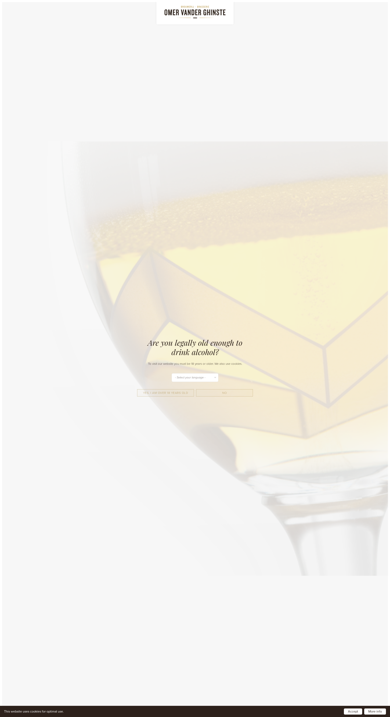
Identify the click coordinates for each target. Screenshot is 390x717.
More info (375, 711)
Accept (353, 711)
